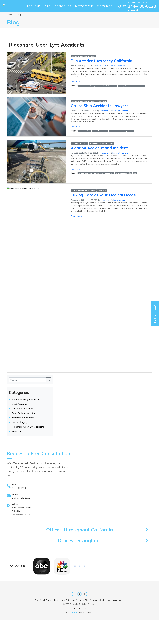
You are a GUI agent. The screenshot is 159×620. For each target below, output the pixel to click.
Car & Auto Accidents (79, 143)
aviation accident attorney (103, 173)
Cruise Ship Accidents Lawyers (99, 105)
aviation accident (85, 173)
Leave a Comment (117, 66)
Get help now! (155, 314)
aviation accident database (126, 173)
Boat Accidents (19, 403)
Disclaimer (73, 612)
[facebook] (74, 594)
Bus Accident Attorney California (101, 60)
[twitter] (79, 594)
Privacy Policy (79, 608)
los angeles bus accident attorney (131, 86)
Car (36, 600)
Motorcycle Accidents (23, 417)
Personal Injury (20, 422)
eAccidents (101, 66)
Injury (80, 600)
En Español (133, 10)
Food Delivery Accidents (24, 413)
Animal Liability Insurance (25, 399)
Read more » (76, 81)
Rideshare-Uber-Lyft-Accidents (83, 56)
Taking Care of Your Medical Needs (103, 195)
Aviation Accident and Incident (99, 147)
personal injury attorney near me (122, 131)
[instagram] (85, 594)
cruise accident (84, 131)
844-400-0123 (142, 6)
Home (9, 14)
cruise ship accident (100, 131)
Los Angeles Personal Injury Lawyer (108, 600)
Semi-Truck (101, 101)
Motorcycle (58, 600)
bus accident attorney (87, 86)
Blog (87, 600)
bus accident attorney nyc (106, 86)
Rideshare (70, 600)
